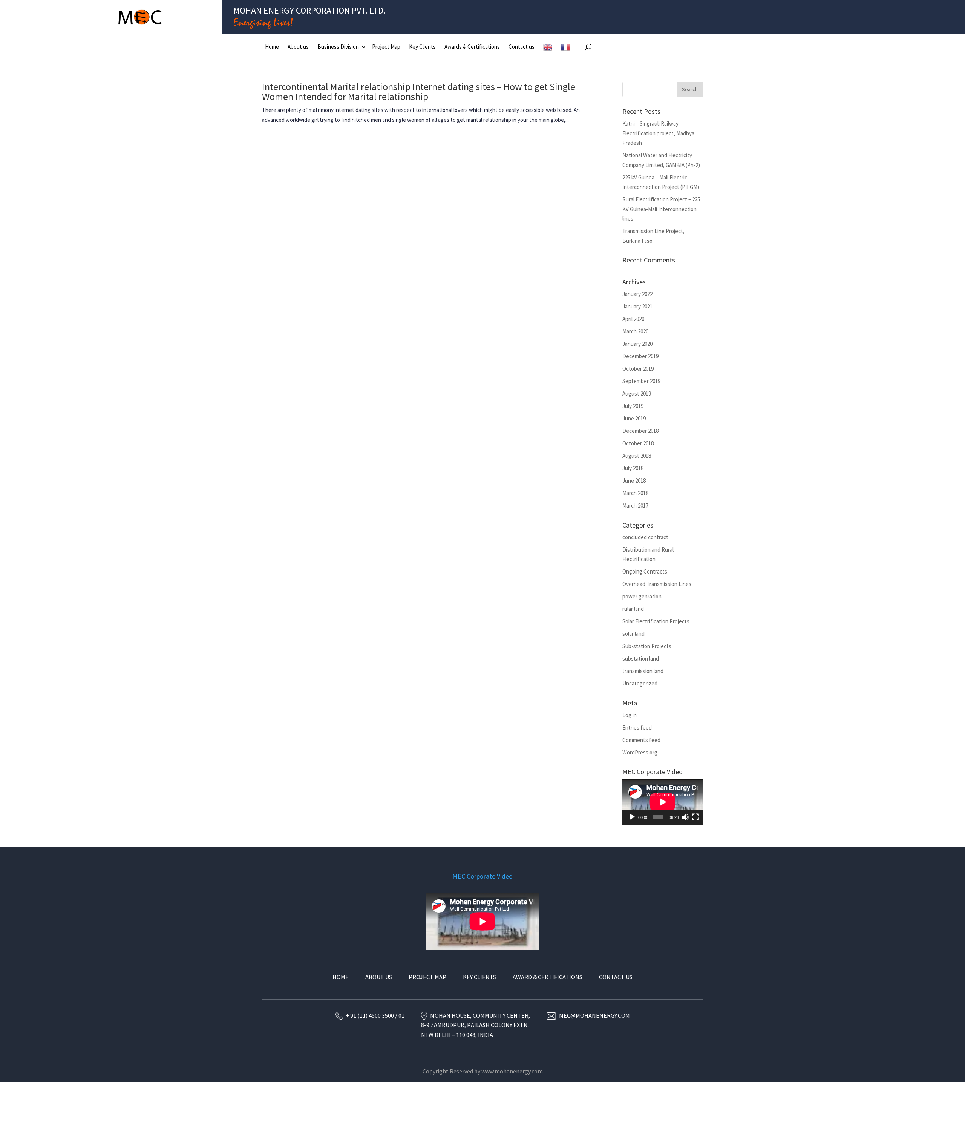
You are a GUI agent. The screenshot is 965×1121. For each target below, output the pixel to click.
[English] (547, 47)
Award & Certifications (547, 977)
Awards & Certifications (472, 46)
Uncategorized (639, 683)
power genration (642, 596)
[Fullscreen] (695, 817)
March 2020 (635, 331)
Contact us (522, 46)
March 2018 (635, 493)
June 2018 (634, 480)
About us (298, 46)
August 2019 (636, 393)
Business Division (338, 46)
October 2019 (638, 368)
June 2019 (634, 418)
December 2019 (640, 356)
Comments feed (641, 740)
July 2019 (632, 405)
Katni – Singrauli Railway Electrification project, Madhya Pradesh (658, 133)
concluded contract (645, 537)
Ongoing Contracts (644, 571)
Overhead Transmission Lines (656, 583)
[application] (662, 802)
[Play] (632, 817)
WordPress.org (639, 752)
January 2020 (637, 343)
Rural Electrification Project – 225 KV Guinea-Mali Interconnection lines (661, 209)
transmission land (642, 671)
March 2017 (635, 505)
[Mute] (685, 817)
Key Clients (422, 46)
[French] (565, 47)
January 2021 (637, 306)
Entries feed (637, 727)
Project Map (386, 46)
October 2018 (638, 443)
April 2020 (633, 318)
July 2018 (632, 468)
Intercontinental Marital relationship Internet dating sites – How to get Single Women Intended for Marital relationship (418, 91)
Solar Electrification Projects (655, 621)
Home (272, 46)
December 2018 (640, 430)
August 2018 (636, 455)
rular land (633, 608)
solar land (633, 633)
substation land (640, 658)
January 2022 (637, 294)
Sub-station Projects (646, 646)
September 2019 (641, 381)
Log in (629, 715)
